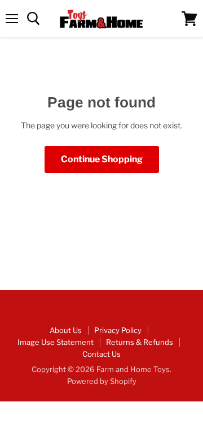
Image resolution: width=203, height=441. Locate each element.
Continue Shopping (102, 159)
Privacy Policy (118, 330)
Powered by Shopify (101, 381)
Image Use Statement (55, 342)
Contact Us (101, 353)
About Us (66, 330)
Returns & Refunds (139, 342)
